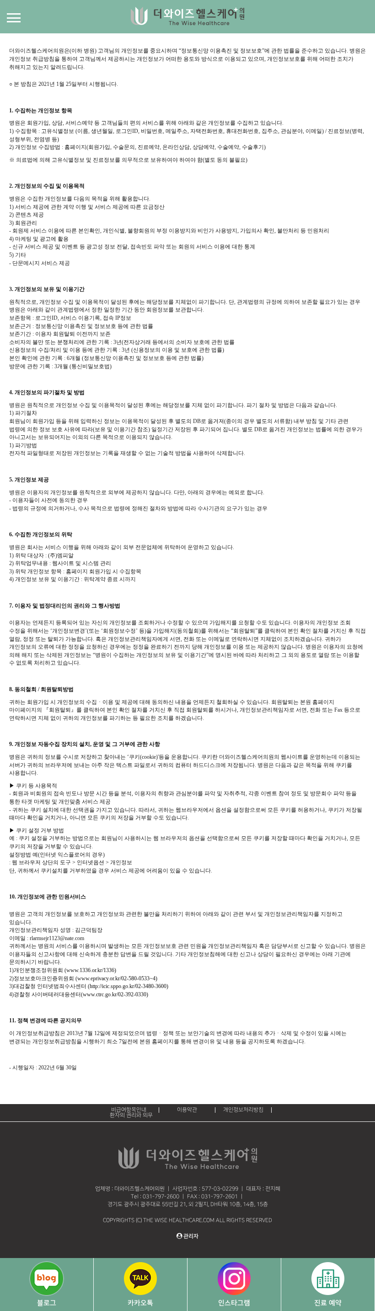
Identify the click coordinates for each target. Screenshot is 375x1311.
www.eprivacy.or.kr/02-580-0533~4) (117, 978)
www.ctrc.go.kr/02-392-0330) (115, 994)
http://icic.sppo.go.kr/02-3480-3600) (129, 986)
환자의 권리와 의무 (131, 1115)
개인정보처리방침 (243, 1110)
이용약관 (187, 1110)
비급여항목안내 (128, 1110)
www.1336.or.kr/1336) (91, 970)
